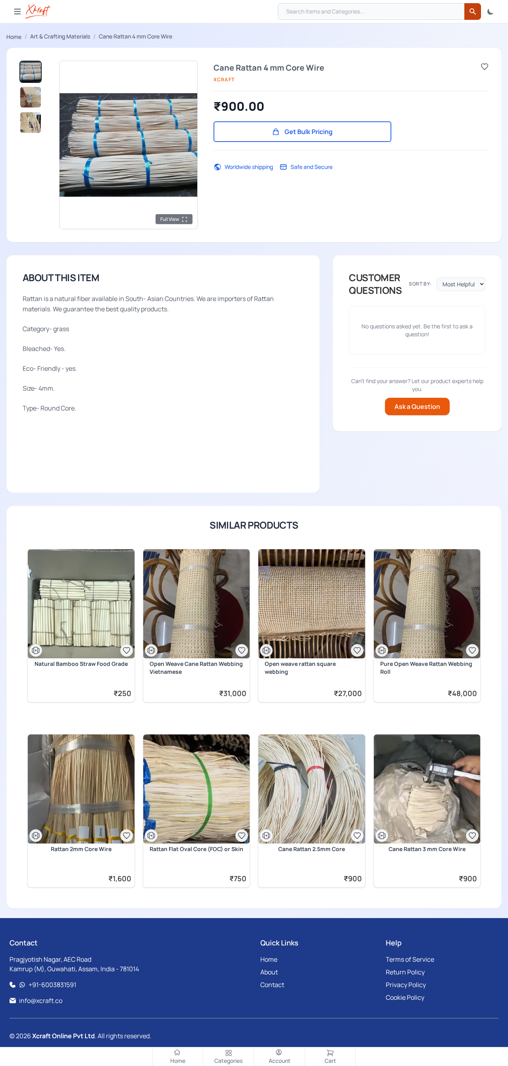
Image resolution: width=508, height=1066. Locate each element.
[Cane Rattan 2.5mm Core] (311, 789)
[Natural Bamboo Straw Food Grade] (81, 603)
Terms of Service (410, 959)
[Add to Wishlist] (485, 67)
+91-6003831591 (52, 984)
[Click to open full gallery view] (128, 145)
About (269, 972)
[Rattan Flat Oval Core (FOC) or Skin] (196, 789)
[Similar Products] (35, 650)
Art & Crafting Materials (60, 36)
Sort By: (420, 284)
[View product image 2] (30, 97)
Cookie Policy (405, 997)
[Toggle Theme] (490, 11)
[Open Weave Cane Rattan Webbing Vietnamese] (196, 603)
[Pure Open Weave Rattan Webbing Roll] (427, 603)
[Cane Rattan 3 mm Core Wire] (427, 789)
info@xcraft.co (40, 1000)
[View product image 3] (30, 122)
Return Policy (405, 972)
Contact (272, 984)
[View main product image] (30, 72)
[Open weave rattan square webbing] (311, 603)
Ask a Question (417, 406)
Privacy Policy (406, 984)
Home (13, 36)
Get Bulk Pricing (309, 131)
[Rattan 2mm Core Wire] (81, 789)
